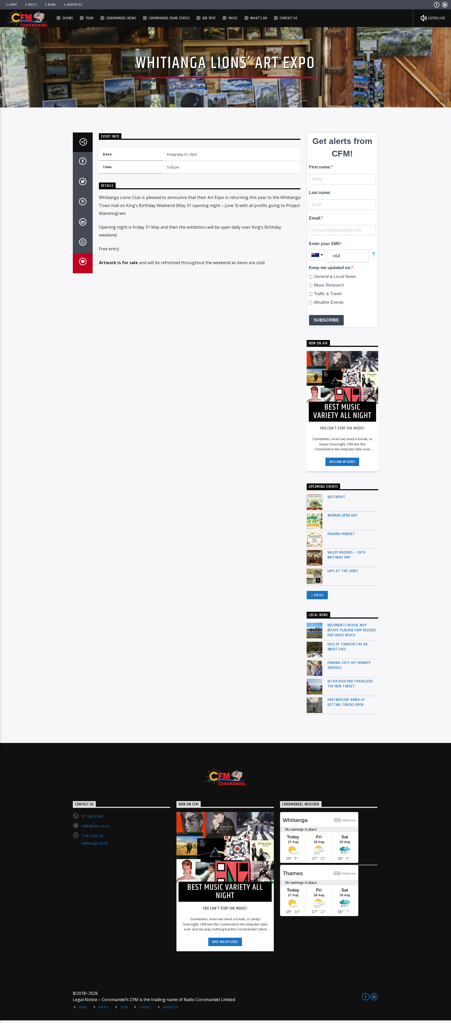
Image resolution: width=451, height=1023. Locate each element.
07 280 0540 (92, 816)
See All (319, 595)
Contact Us (289, 18)
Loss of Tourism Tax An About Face (348, 647)
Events (103, 1007)
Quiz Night (337, 496)
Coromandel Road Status (169, 18)
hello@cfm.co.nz (95, 826)
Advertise (74, 5)
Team (90, 18)
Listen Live (436, 18)
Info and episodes (342, 461)
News (52, 5)
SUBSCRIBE (326, 320)
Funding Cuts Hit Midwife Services (349, 665)
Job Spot (209, 18)
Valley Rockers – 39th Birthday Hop (347, 555)
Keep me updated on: (330, 267)
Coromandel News (121, 18)
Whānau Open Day (342, 515)
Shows (67, 18)
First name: (320, 167)
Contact (145, 1007)
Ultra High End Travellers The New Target (350, 684)
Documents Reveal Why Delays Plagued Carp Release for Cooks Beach (352, 630)
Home (13, 5)
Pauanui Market (341, 533)
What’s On (258, 18)
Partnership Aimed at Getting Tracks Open (346, 702)
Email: (315, 218)
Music (32, 5)
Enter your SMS (324, 243)
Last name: (320, 192)
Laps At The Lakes (343, 570)
